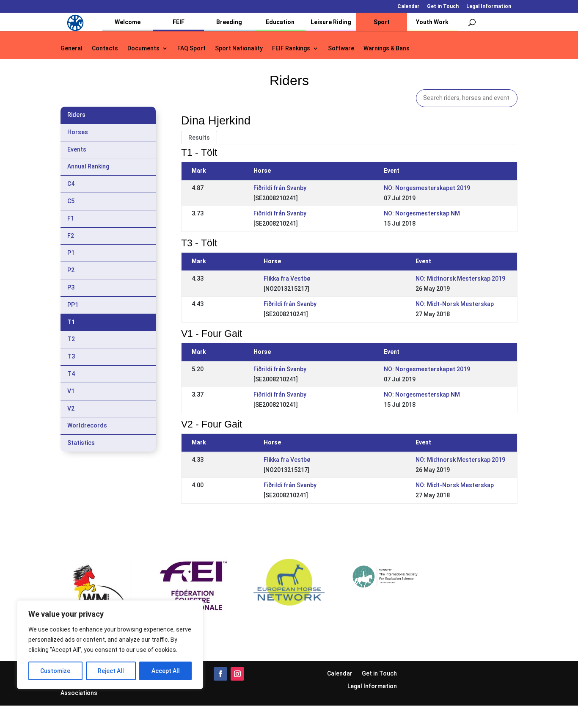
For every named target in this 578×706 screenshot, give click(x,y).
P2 (70, 270)
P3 (70, 287)
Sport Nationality (239, 48)
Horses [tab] (77, 132)
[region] (110, 644)
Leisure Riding (331, 22)
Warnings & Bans (386, 48)
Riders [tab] (76, 114)
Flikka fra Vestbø (287, 278)
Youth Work (432, 22)
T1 (71, 322)
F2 (70, 235)
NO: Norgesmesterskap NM (422, 213)
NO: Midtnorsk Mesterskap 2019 (460, 278)
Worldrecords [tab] (87, 425)
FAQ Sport (191, 48)
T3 (71, 356)
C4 (70, 183)
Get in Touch (443, 6)
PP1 (72, 304)
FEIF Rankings (291, 48)
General (72, 48)
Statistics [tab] (81, 442)
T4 (71, 373)
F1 (70, 218)
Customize (55, 670)
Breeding (229, 22)
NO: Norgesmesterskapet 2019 (427, 188)
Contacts (105, 48)
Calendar (408, 6)
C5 (70, 201)
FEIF (178, 22)
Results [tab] (199, 137)
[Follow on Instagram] (237, 674)
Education (280, 22)
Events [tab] (76, 149)
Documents (143, 48)
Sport (382, 22)
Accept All (165, 670)
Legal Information (488, 6)
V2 (70, 408)
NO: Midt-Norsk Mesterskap (455, 304)
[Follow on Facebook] (220, 674)
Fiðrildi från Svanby (279, 188)
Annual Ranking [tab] (88, 166)
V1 (70, 391)
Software (341, 48)
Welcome (127, 22)
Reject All (111, 670)
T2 (71, 339)
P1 (70, 252)
